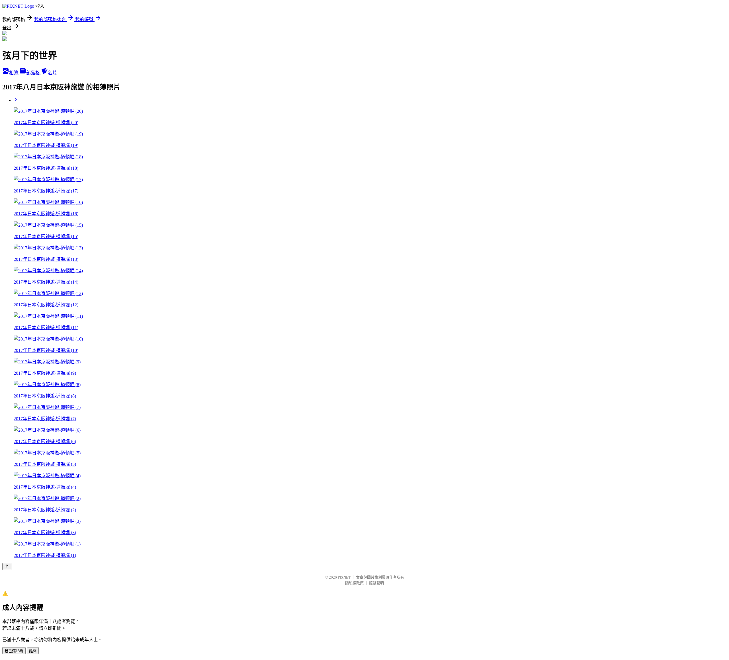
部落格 (33, 72)
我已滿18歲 (14, 651)
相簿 (14, 72)
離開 (32, 651)
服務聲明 (376, 583)
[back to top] (6, 566)
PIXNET (344, 577)
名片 (52, 72)
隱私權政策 (354, 583)
